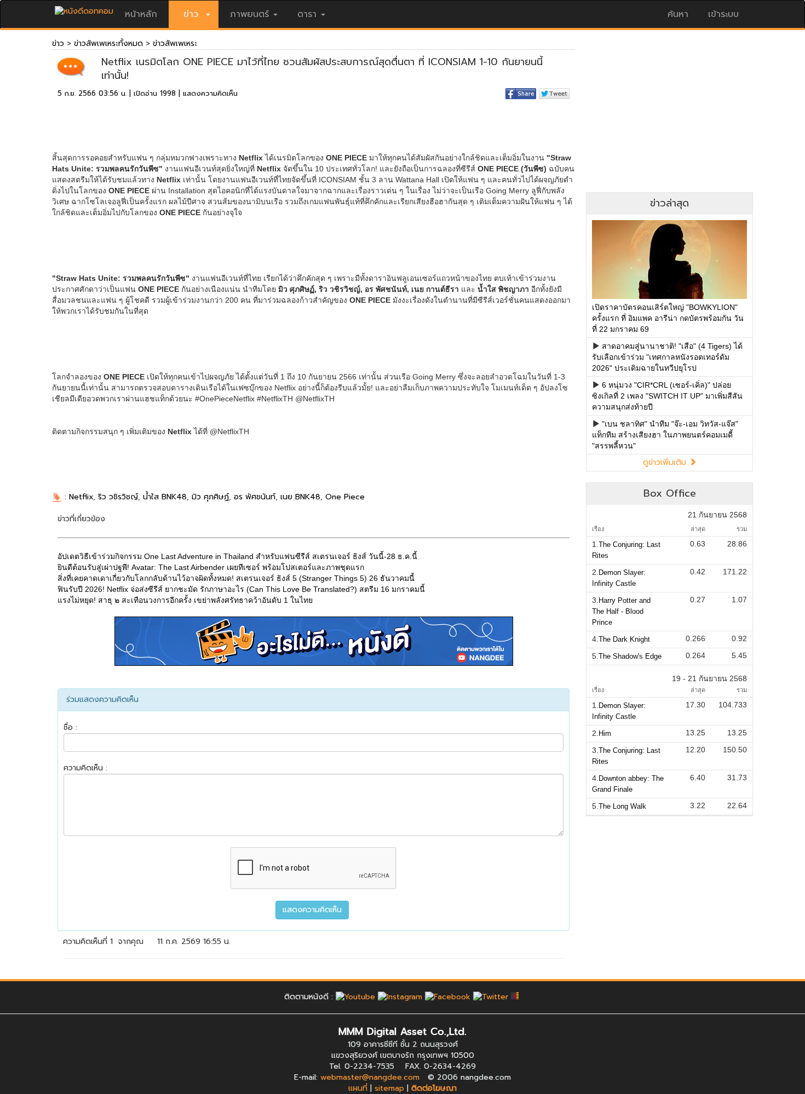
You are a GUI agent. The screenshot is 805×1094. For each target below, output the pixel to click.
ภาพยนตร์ (249, 14)
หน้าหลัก (141, 14)
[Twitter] (490, 997)
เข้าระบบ (723, 14)
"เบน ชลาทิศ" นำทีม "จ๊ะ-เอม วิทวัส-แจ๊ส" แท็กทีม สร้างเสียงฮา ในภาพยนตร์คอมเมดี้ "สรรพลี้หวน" (665, 434)
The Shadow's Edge (630, 656)
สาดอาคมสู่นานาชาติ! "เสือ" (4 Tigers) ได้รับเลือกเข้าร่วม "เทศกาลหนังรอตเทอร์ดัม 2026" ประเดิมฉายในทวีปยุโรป (667, 357)
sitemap (389, 1088)
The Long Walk (622, 806)
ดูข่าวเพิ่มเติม (666, 462)
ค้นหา (678, 14)
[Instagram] (400, 997)
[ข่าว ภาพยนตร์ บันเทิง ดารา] (84, 8)
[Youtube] (355, 997)
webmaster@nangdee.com (369, 1077)
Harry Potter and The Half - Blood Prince (621, 611)
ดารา (307, 14)
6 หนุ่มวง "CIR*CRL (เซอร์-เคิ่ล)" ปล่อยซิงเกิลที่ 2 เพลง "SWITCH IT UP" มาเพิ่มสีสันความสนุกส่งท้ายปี (667, 396)
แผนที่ (357, 1088)
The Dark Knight (624, 639)
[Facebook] (447, 997)
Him (605, 733)
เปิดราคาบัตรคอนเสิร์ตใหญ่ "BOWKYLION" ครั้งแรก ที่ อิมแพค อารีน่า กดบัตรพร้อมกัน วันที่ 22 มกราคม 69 (668, 318)
